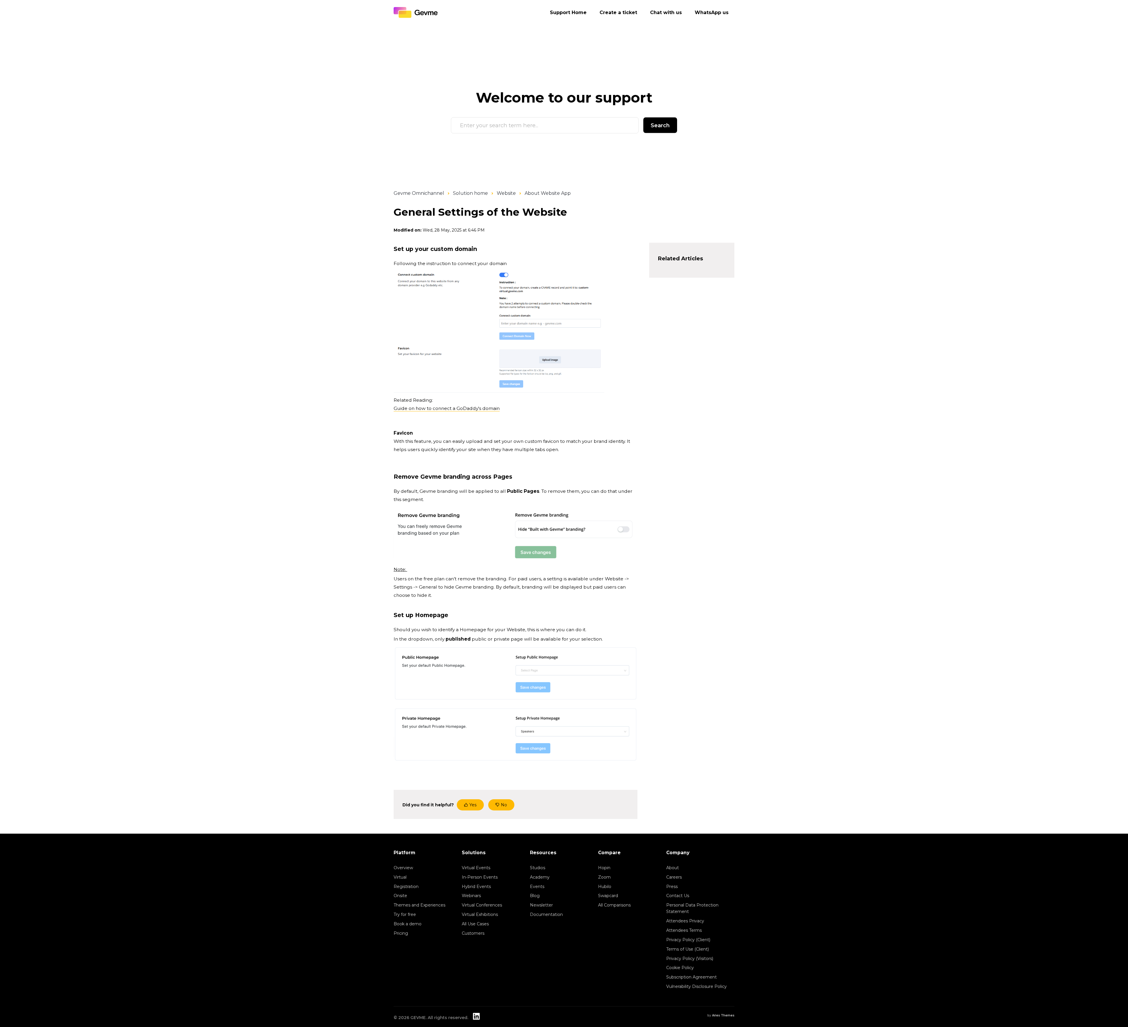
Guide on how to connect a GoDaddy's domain (447, 408)
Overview (403, 867)
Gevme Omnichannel (419, 193)
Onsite (400, 895)
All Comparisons (614, 905)
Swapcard (608, 895)
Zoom (604, 877)
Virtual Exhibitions (480, 914)
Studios (537, 867)
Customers (473, 933)
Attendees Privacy (685, 921)
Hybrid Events (476, 886)
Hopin (604, 867)
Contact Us (677, 895)
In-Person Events (480, 877)
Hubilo (604, 886)
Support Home (568, 12)
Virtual (400, 877)
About (672, 867)
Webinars (471, 895)
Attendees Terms (684, 930)
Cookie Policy (680, 967)
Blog (535, 895)
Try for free (405, 914)
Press (672, 886)
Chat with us (666, 12)
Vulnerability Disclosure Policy (696, 986)
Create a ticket (618, 12)
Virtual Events (476, 867)
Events (537, 886)
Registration (406, 886)
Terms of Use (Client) (687, 949)
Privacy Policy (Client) (688, 939)
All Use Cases (475, 924)
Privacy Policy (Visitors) (689, 958)
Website (506, 193)
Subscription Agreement (691, 977)
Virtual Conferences (482, 905)
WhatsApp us (711, 12)
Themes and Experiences (419, 905)
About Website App (548, 193)
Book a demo (408, 924)
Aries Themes (723, 1015)
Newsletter (541, 905)
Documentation (546, 914)
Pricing (401, 933)
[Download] (553, 450)
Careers (674, 877)
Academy (540, 877)
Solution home (470, 193)
